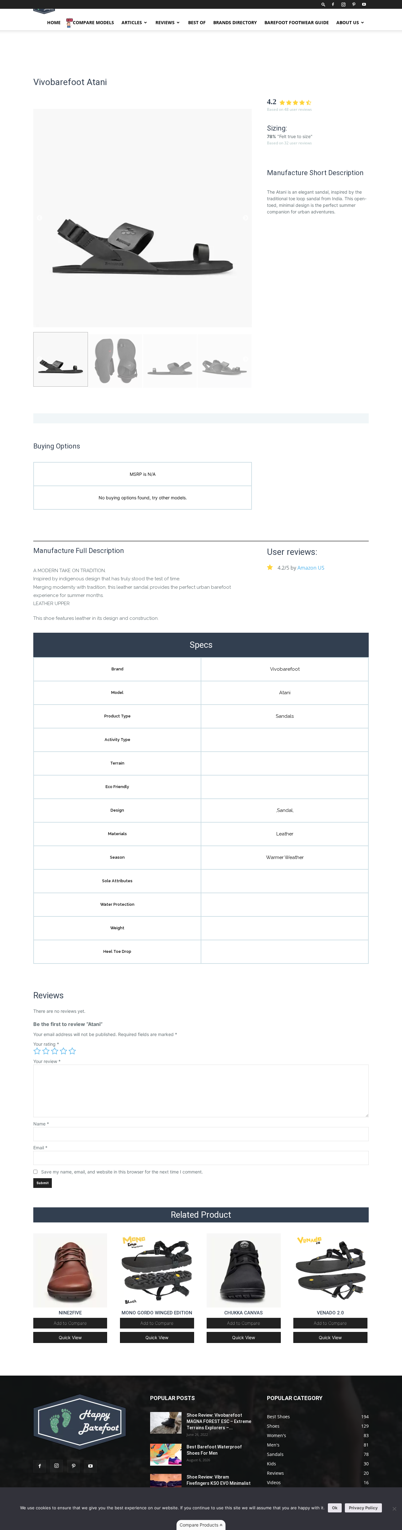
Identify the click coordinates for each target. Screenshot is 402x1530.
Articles (132, 22)
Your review (47, 1061)
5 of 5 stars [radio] (72, 1051)
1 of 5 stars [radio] (37, 1051)
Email (40, 1147)
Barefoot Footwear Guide (296, 22)
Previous (39, 218)
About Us (347, 22)
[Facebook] (333, 4)
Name (41, 1123)
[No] (394, 1509)
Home (54, 22)
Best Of (197, 22)
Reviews (165, 22)
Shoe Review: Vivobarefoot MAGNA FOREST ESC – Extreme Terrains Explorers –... (219, 1421)
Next (245, 218)
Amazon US (310, 567)
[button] (323, 4)
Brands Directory (235, 22)
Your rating (46, 1044)
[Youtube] (364, 4)
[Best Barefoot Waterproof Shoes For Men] (166, 1455)
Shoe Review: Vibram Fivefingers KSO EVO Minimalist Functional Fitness (219, 1483)
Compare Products (200, 1524)
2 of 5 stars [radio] (46, 1051)
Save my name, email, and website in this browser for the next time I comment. (122, 1171)
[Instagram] (343, 4)
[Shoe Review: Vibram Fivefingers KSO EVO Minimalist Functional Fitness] (166, 1485)
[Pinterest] (353, 4)
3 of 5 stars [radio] (54, 1051)
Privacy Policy (363, 1507)
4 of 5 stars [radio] (63, 1051)
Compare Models (93, 22)
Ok (335, 1507)
